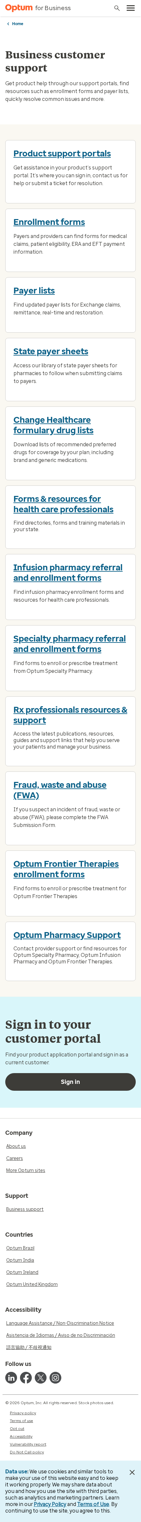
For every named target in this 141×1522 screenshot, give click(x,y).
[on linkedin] (11, 1378)
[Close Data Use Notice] (132, 1472)
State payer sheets (50, 351)
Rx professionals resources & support (70, 715)
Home (17, 24)
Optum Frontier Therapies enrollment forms (66, 869)
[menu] (131, 8)
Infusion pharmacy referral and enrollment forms (68, 572)
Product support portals (62, 153)
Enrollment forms (49, 222)
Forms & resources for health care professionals (63, 504)
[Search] (117, 8)
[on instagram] (55, 1378)
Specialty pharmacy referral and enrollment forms (69, 643)
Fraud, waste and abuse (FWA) (60, 790)
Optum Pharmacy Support (67, 935)
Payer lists (34, 290)
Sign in (70, 1082)
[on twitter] (41, 1378)
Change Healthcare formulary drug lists (53, 425)
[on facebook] (26, 1378)
